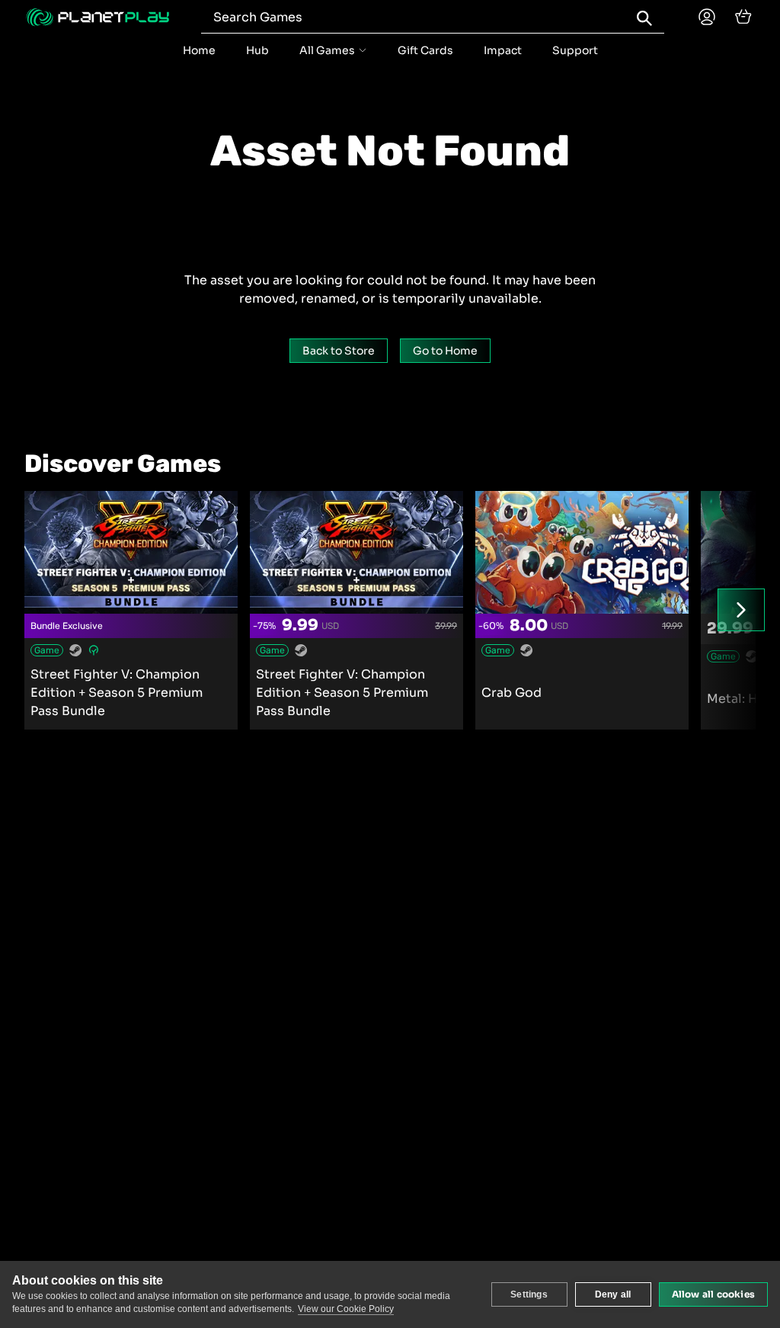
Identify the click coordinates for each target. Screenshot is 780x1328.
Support (575, 50)
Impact (503, 50)
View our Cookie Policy (346, 1309)
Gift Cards (425, 50)
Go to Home (445, 351)
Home (199, 50)
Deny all (613, 1294)
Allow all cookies (713, 1294)
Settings (529, 1294)
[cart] (743, 17)
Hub (257, 50)
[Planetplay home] (97, 17)
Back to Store (338, 351)
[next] (741, 610)
